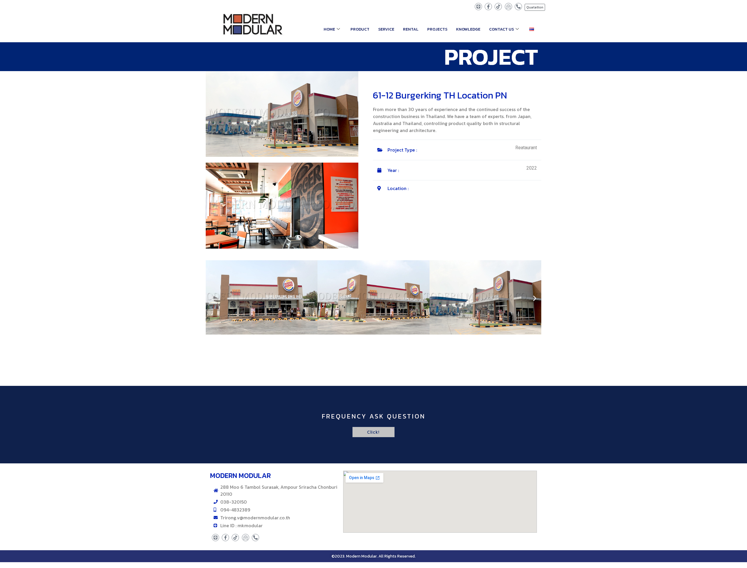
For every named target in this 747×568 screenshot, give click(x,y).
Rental (410, 29)
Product (359, 29)
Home (329, 29)
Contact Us (501, 29)
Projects (437, 29)
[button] (212, 298)
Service (386, 29)
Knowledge (468, 29)
